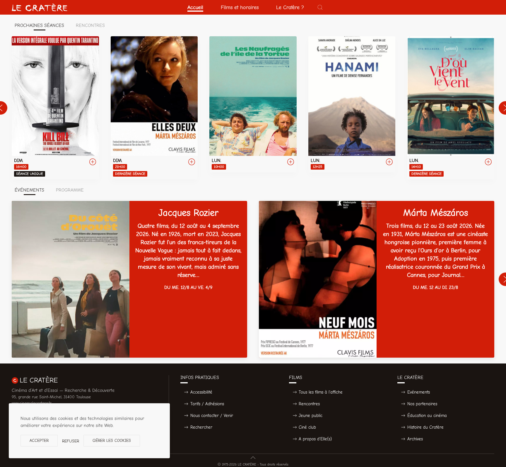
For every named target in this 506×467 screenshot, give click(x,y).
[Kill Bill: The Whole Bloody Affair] (55, 107)
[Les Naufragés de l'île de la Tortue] (253, 104)
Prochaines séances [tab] (39, 25)
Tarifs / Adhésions (207, 403)
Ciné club (307, 427)
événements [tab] (29, 190)
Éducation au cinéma (427, 415)
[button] (320, 7)
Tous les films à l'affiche (321, 392)
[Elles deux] (154, 107)
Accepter (39, 440)
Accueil (195, 7)
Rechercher (201, 427)
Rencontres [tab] (90, 25)
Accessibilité (201, 392)
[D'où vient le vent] (450, 107)
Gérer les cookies (112, 440)
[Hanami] (352, 104)
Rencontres (309, 403)
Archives (415, 439)
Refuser (70, 441)
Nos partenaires (422, 403)
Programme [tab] (70, 190)
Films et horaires (240, 7)
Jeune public (310, 415)
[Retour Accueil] (39, 7)
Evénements (418, 392)
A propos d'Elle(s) (315, 439)
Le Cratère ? (290, 7)
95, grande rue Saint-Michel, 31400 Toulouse (51, 396)
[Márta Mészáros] (376, 279)
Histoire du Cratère (425, 427)
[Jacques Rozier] (129, 279)
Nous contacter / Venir (211, 415)
